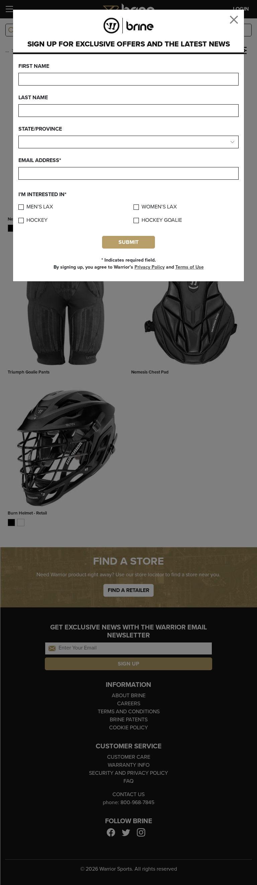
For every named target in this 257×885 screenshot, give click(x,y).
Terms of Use (189, 267)
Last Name (33, 97)
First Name (33, 66)
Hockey (37, 220)
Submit (128, 242)
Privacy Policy (150, 267)
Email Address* (39, 160)
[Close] (234, 20)
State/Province (40, 129)
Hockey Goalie (162, 220)
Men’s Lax (39, 207)
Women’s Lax (159, 207)
